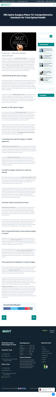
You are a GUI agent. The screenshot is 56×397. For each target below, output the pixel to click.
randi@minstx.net (24, 1)
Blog (43, 346)
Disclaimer (44, 348)
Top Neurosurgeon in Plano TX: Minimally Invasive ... (48, 65)
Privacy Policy (45, 355)
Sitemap (44, 361)
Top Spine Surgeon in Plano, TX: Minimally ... (48, 79)
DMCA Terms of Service (47, 353)
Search (51, 36)
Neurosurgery (23, 53)
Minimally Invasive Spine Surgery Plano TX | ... (48, 50)
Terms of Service (45, 351)
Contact (44, 359)
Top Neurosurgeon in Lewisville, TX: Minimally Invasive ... (48, 57)
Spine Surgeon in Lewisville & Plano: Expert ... (48, 73)
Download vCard (6, 377)
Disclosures (44, 357)
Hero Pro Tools (14, 388)
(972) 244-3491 (52, 1)
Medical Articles (15, 53)
